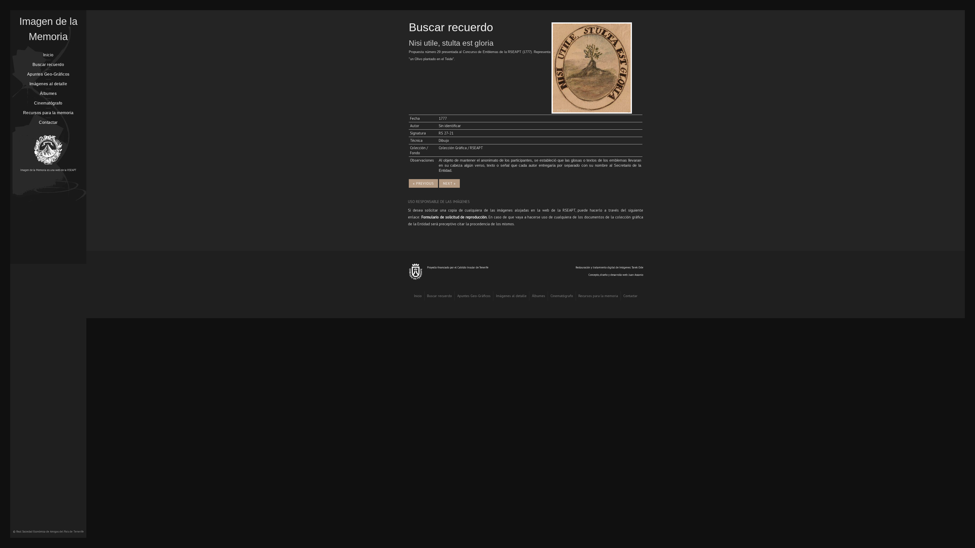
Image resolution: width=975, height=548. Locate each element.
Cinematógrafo (48, 103)
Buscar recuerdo (48, 64)
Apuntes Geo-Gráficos (48, 74)
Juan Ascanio (636, 275)
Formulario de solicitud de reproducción (454, 217)
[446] (591, 67)
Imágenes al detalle (48, 84)
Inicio (48, 55)
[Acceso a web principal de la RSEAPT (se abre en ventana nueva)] (48, 147)
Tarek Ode (637, 267)
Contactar (48, 122)
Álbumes (48, 93)
